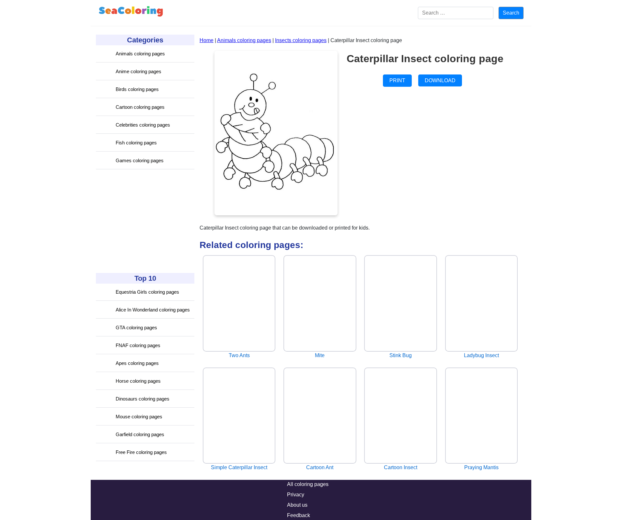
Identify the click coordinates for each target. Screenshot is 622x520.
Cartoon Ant (319, 467)
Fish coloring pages (136, 142)
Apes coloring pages (137, 363)
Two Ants (239, 355)
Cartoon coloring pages (140, 107)
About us (297, 505)
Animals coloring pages (140, 53)
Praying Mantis (481, 467)
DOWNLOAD (440, 80)
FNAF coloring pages (138, 345)
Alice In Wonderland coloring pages (153, 309)
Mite (320, 355)
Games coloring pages (140, 160)
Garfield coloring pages (140, 434)
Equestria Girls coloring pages (147, 292)
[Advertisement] (144, 221)
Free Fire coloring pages (141, 452)
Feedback (298, 515)
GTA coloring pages (136, 327)
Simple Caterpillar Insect (239, 467)
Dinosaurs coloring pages (142, 398)
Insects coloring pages (301, 40)
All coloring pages (307, 484)
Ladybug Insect (481, 355)
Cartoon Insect (400, 467)
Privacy (295, 494)
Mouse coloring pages (139, 416)
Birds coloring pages (137, 89)
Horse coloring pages (138, 381)
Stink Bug (400, 355)
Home (206, 40)
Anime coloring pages (138, 71)
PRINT (397, 80)
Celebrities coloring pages (143, 125)
